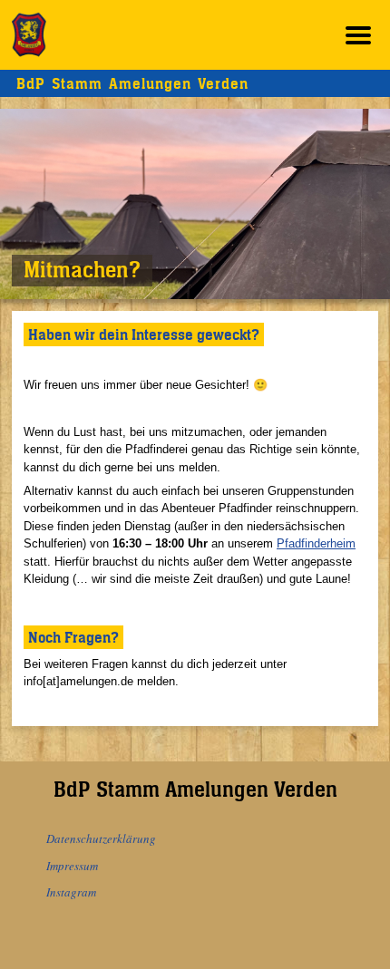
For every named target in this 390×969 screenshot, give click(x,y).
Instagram (71, 892)
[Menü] (358, 35)
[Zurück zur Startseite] (29, 35)
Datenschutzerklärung (101, 838)
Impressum (72, 866)
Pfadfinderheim (316, 543)
